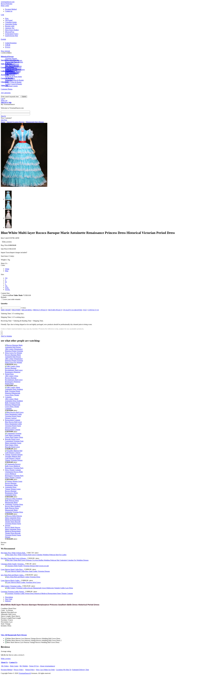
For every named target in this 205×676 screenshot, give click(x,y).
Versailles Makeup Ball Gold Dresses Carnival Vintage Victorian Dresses (14, 458)
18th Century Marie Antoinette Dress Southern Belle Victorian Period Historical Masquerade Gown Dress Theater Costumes (14, 403)
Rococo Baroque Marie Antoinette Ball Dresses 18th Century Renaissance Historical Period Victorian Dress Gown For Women (14, 358)
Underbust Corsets (11, 86)
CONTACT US (93, 310)
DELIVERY (16, 310)
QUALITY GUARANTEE (72, 310)
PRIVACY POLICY (40, 310)
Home (3, 122)
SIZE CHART (6, 310)
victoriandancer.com (7, 2)
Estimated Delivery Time (80, 670)
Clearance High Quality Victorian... (13, 564)
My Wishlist (24, 666)
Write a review (7, 242)
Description (9, 597)
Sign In (3, 116)
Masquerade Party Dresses (14, 62)
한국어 (7, 47)
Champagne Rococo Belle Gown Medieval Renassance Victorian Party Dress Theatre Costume (14, 474)
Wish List (4, 100)
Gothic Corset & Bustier (13, 82)
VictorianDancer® (25, 673)
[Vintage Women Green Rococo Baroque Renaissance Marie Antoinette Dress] (14, 487)
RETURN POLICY (55, 310)
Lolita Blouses (10, 75)
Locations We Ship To (63, 670)
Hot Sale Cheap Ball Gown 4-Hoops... (14, 558)
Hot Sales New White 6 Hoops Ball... (13, 553)
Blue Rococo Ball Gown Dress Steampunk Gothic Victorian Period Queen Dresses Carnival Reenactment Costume (13, 425)
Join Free (4, 120)
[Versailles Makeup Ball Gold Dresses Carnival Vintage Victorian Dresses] (14, 454)
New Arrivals (5, 51)
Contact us (8, 11)
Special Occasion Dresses (15, 122)
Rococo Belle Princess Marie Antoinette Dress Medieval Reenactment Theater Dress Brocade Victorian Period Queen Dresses (13, 532)
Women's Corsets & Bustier (14, 80)
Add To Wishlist (6, 336)
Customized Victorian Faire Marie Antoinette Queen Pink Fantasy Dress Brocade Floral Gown (14, 444)
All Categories (6, 93)
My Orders (5, 666)
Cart (2, 99)
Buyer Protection (6, 4)
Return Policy (30, 670)
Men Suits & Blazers (12, 66)
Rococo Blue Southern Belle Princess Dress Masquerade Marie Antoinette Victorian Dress (14, 509)
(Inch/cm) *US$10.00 (17, 295)
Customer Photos (6, 89)
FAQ (85, 310)
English (3, 39)
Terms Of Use (34, 666)
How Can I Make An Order (45, 670)
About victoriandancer (47, 666)
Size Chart (8, 599)
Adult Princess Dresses (13, 69)
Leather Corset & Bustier (13, 84)
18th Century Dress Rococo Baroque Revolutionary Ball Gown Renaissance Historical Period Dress (14, 379)
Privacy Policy (19, 670)
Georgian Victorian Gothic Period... (13, 591)
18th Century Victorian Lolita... (11, 586)
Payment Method (11, 9)
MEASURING (27, 310)
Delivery (8, 601)
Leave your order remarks (11, 299)
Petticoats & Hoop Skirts (13, 76)
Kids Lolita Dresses (11, 73)
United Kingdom (11, 43)
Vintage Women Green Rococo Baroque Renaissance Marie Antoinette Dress (12, 492)
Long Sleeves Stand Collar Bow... (12, 569)
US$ (2, 15)
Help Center (5, 5)
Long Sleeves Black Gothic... (11, 580)
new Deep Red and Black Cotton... (13, 575)
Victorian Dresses (11, 58)
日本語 (7, 45)
